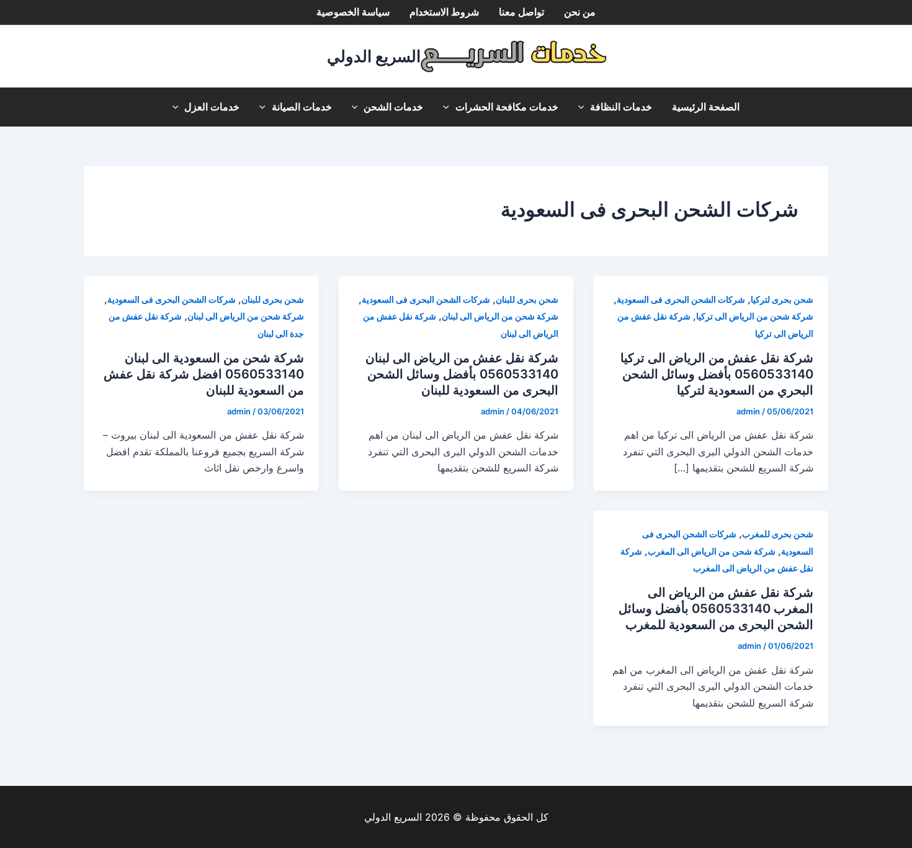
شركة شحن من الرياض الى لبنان (500, 316)
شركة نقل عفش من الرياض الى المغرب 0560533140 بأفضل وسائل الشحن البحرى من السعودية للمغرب (716, 608)
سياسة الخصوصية (353, 12)
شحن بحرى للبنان (527, 299)
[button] (584, 107)
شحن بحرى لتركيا (782, 299)
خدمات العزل (211, 107)
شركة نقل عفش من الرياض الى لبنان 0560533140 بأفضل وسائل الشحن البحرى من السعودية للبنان (461, 374)
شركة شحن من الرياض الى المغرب (712, 551)
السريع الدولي (374, 56)
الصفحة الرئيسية (706, 107)
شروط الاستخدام (444, 12)
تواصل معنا (521, 12)
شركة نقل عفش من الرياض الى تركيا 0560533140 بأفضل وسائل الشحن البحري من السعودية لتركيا (716, 374)
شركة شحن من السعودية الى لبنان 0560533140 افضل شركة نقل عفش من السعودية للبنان (204, 374)
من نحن (580, 12)
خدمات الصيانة (302, 107)
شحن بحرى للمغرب (777, 534)
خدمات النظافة (621, 107)
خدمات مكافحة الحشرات (506, 107)
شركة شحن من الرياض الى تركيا (754, 316)
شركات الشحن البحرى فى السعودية (681, 299)
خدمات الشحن (393, 107)
